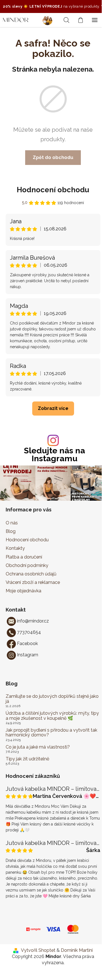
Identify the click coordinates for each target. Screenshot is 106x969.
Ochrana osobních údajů (31, 574)
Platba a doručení (24, 557)
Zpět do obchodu (53, 157)
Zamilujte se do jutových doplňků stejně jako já (52, 699)
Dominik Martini (77, 950)
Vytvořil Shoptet (38, 950)
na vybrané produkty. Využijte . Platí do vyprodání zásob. (52, 6)
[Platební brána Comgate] (33, 929)
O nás (12, 523)
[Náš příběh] (49, 20)
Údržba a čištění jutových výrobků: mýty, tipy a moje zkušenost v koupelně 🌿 (52, 716)
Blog (11, 531)
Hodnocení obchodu (53, 190)
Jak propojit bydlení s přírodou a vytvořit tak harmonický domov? (51, 733)
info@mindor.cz (33, 621)
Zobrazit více (53, 408)
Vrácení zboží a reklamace (33, 582)
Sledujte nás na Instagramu (54, 455)
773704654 (29, 632)
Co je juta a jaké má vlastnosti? (38, 747)
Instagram (27, 654)
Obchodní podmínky (27, 565)
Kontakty (15, 548)
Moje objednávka (23, 590)
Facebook (27, 643)
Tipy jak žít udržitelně (27, 758)
